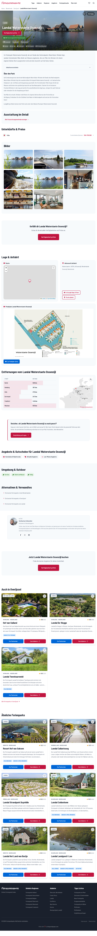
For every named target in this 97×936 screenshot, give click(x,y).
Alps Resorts (53, 904)
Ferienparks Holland (31, 892)
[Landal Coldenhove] (72, 785)
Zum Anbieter (34, 641)
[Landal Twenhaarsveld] (24, 659)
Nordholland (55, 745)
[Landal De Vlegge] (72, 605)
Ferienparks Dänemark (32, 904)
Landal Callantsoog (60, 748)
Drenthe (5, 745)
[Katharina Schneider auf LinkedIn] (29, 535)
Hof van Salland (10, 622)
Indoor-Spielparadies (20, 761)
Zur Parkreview (13, 641)
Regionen (46, 3)
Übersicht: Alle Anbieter (56, 892)
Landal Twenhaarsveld (13, 676)
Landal (52, 898)
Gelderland (54, 799)
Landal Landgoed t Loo (61, 856)
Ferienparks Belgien (31, 898)
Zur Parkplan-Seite (12, 361)
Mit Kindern (77, 907)
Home (3, 8)
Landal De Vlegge (59, 622)
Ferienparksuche (64, 3)
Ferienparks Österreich (32, 901)
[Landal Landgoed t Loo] (72, 838)
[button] (18, 159)
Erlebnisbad (7, 689)
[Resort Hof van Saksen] (24, 731)
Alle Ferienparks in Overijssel (10, 701)
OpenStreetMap (51, 298)
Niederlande (9, 8)
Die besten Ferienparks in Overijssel (15, 498)
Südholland (6, 799)
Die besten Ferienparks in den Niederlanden (18, 493)
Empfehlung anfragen (20, 435)
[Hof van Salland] (24, 605)
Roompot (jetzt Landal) (56, 910)
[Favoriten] (89, 3)
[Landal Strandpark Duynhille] (24, 785)
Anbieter (39, 3)
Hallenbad (55, 868)
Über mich (74, 3)
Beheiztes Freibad (9, 635)
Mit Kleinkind (77, 910)
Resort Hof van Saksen (13, 748)
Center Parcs (53, 895)
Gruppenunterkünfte (79, 901)
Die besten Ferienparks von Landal (15, 504)
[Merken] (84, 14)
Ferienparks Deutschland (32, 895)
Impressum (84, 921)
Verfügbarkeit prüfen (10, 33)
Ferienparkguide (11, 3)
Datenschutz (92, 921)
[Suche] (93, 3)
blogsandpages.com (52, 926)
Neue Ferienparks (79, 898)
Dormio (52, 907)
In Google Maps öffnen (72, 292)
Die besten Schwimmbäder (81, 895)
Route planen (70, 297)
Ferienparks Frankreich (32, 907)
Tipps (32, 3)
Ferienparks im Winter (80, 904)
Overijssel (16, 8)
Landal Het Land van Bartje (15, 856)
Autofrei (78, 868)
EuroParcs (53, 901)
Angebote (54, 3)
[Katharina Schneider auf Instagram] (24, 535)
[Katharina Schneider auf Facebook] (20, 535)
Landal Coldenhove (59, 802)
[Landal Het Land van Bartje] (24, 838)
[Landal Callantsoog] (72, 731)
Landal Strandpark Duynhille (16, 802)
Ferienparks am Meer (80, 892)
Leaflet (43, 298)
